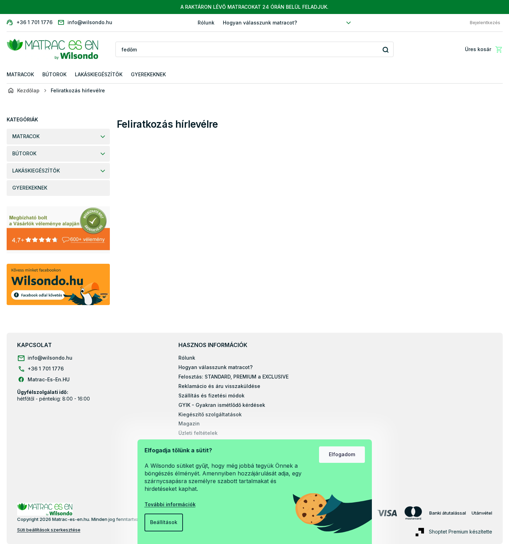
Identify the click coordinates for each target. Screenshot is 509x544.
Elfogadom (342, 454)
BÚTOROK (24, 153)
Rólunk (206, 23)
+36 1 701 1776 (46, 369)
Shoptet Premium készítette (460, 532)
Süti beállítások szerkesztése (48, 529)
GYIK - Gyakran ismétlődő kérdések (221, 405)
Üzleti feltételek (198, 433)
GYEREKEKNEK (29, 188)
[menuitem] (20, 74)
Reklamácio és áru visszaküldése (219, 386)
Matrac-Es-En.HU (49, 379)
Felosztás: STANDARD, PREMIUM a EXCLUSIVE (233, 377)
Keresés (386, 49)
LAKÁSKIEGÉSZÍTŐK (36, 171)
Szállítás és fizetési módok (211, 395)
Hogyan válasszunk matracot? (260, 23)
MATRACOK (26, 136)
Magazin (189, 423)
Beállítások (163, 522)
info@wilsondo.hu (50, 358)
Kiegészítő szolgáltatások (210, 414)
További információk (170, 504)
